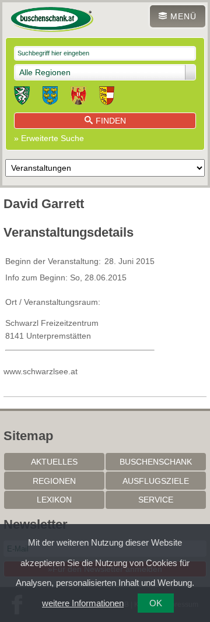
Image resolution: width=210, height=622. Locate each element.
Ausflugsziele (156, 481)
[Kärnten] (106, 97)
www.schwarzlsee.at (41, 371)
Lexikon (54, 499)
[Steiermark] (22, 97)
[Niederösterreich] (50, 97)
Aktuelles (54, 461)
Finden (111, 120)
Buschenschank (156, 461)
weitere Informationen (83, 603)
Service (155, 499)
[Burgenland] (78, 97)
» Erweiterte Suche (49, 138)
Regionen (54, 481)
